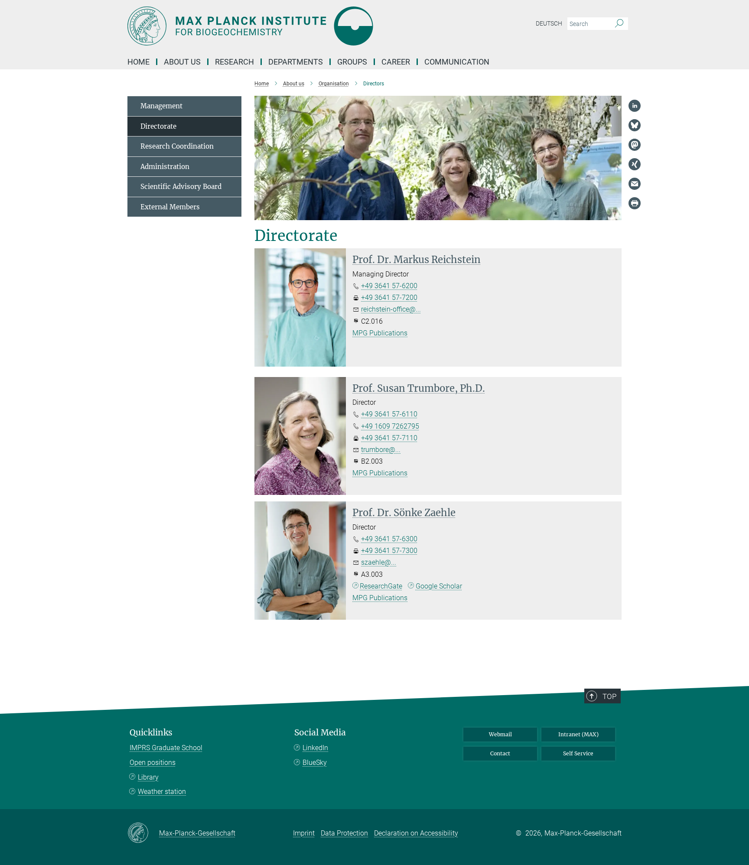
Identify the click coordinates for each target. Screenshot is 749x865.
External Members (170, 207)
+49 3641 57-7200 (389, 297)
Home (138, 62)
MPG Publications (379, 333)
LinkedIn (315, 748)
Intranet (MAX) (578, 734)
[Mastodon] (634, 144)
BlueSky (315, 762)
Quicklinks (151, 733)
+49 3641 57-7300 (389, 550)
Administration (164, 167)
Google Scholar (439, 586)
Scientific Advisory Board (180, 186)
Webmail (500, 734)
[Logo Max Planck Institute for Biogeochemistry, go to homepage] (290, 26)
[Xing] (634, 164)
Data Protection (344, 833)
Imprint (304, 833)
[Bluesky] (634, 125)
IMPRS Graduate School (166, 748)
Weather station (162, 791)
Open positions (153, 762)
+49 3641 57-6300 (389, 539)
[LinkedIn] (634, 105)
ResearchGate (381, 586)
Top (609, 696)
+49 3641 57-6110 (389, 414)
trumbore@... (381, 450)
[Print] (634, 203)
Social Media (320, 733)
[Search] (619, 24)
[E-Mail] (634, 183)
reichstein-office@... (391, 309)
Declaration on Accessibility (416, 833)
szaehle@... (378, 562)
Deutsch (549, 23)
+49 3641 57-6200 (389, 286)
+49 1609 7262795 (390, 426)
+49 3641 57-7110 (389, 438)
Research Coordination (177, 146)
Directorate (158, 126)
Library (148, 777)
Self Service (578, 753)
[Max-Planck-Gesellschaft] (143, 833)
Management (161, 106)
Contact (500, 753)
